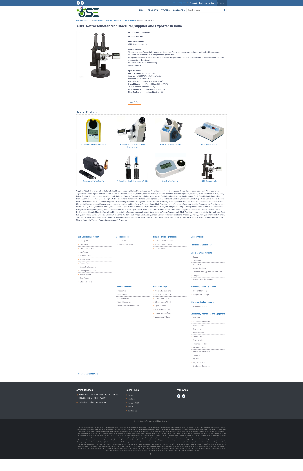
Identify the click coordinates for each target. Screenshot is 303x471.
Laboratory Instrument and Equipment (108, 20)
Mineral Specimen (199, 268)
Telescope (197, 261)
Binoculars (197, 264)
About (222, 3)
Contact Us (179, 10)
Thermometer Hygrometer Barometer (207, 272)
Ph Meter (196, 318)
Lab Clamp (84, 245)
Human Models (160, 248)
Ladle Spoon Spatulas (88, 271)
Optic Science (160, 306)
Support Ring (85, 259)
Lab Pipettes (85, 241)
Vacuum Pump (198, 333)
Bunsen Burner (85, 256)
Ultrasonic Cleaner (200, 348)
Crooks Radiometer (162, 298)
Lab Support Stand (87, 248)
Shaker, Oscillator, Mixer (202, 351)
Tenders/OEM (133, 403)
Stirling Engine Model (163, 302)
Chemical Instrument (125, 287)
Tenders (165, 10)
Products (153, 10)
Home (142, 10)
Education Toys (160, 287)
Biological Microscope (201, 295)
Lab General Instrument (88, 237)
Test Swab (122, 241)
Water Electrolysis (124, 302)
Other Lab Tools (86, 282)
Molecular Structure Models (128, 306)
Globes (195, 257)
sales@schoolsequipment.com (92, 402)
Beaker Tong (84, 263)
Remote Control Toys (163, 295)
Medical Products (123, 237)
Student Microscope (200, 291)
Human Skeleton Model (164, 241)
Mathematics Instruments (202, 302)
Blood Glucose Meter (125, 245)
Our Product (87, 20)
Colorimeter (197, 329)
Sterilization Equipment (202, 366)
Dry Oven (196, 359)
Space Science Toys (163, 309)
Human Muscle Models (163, 245)
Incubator (196, 355)
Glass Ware (122, 291)
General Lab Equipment (88, 374)
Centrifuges (197, 336)
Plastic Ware (122, 295)
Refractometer (130, 20)
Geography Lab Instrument (203, 279)
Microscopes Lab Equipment (203, 287)
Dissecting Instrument (88, 267)
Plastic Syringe (85, 274)
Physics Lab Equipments (201, 245)
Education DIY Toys (162, 317)
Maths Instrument (200, 306)
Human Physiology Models (165, 237)
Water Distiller (198, 340)
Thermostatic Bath (200, 344)
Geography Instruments (201, 253)
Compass (196, 276)
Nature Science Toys (163, 313)
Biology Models (198, 237)
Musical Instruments (163, 291)
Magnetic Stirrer (199, 362)
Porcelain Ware (123, 298)
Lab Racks (84, 252)
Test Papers (84, 278)
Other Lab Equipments (201, 322)
